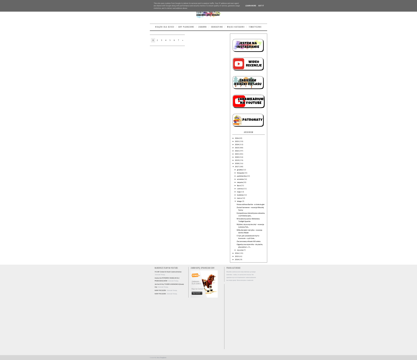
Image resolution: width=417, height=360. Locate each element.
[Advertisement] (242, 316)
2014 (237, 259)
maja (239, 192)
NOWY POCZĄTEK (160, 290)
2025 (237, 141)
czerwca (240, 189)
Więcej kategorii (236, 27)
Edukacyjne (217, 27)
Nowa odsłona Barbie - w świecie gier (251, 204)
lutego (239, 201)
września (240, 179)
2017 (237, 166)
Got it (261, 6)
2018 (237, 163)
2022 (237, 151)
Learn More (250, 6)
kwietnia (240, 195)
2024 (237, 144)
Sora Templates (161, 357)
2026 (237, 138)
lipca (239, 185)
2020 (237, 157)
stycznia (240, 250)
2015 (237, 256)
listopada (240, 173)
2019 (237, 160)
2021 (237, 154)
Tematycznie (255, 27)
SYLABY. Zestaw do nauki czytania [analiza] (168, 272)
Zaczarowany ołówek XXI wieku (249, 241)
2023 (237, 148)
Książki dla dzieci (164, 27)
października (242, 176)
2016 (237, 253)
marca (239, 198)
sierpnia (240, 182)
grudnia (240, 170)
